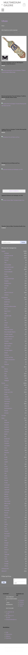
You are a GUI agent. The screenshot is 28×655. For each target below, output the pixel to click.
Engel (5, 313)
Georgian (6, 396)
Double (6, 371)
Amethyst (6, 427)
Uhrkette (6, 294)
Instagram (21, 600)
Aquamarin (6, 429)
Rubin (5, 538)
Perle (5, 526)
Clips (5, 262)
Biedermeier (7, 389)
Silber (5, 375)
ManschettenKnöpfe (9, 278)
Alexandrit (6, 422)
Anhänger (6, 253)
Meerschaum (7, 501)
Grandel (6, 468)
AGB (7, 632)
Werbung (6, 364)
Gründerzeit (7, 399)
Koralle (6, 482)
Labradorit (6, 487)
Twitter (21, 606)
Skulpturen (6, 348)
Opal (5, 522)
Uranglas (6, 563)
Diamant (6, 450)
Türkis (5, 559)
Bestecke (6, 304)
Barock (6, 387)
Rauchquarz (7, 533)
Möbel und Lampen (8, 329)
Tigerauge (6, 554)
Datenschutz (9, 634)
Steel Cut (6, 549)
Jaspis (5, 475)
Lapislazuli (6, 492)
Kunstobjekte (4, 297)
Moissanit (6, 508)
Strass (5, 552)
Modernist (6, 406)
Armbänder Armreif (8, 255)
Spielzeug (6, 355)
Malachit (6, 494)
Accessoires (7, 299)
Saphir (5, 540)
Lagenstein (6, 489)
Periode (3, 383)
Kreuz (5, 274)
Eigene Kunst (7, 311)
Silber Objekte (7, 345)
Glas (5, 318)
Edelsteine (6, 452)
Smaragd (6, 542)
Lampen (6, 322)
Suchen (23, 242)
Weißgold (6, 380)
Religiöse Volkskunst (9, 336)
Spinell (5, 547)
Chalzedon (6, 443)
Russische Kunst (8, 338)
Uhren (5, 362)
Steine (2, 418)
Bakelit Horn (7, 301)
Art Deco (6, 385)
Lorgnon (6, 276)
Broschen (6, 257)
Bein (5, 436)
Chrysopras (7, 445)
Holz (5, 320)
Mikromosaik (7, 503)
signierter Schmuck (8, 292)
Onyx (5, 519)
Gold (5, 373)
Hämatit (6, 471)
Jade (5, 473)
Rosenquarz (7, 535)
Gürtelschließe (7, 264)
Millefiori (6, 505)
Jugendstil (6, 403)
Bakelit (5, 434)
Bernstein (6, 441)
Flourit (5, 459)
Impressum (8, 638)
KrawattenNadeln (8, 271)
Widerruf (8, 636)
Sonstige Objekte (8, 350)
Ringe (5, 288)
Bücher (6, 308)
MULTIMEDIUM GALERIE (12, 4)
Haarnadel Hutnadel (8, 267)
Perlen (5, 528)
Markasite (6, 498)
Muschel (6, 512)
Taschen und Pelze (8, 357)
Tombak (6, 378)
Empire (5, 394)
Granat (6, 466)
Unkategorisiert (5, 568)
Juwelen (3, 251)
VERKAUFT (4, 571)
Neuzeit (6, 410)
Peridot (6, 524)
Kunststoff (6, 485)
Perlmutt (6, 531)
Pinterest (21, 602)
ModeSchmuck (7, 283)
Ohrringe (6, 285)
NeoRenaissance (8, 408)
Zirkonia (6, 566)
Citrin (5, 448)
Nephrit (6, 515)
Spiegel (6, 352)
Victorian (6, 413)
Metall (5, 325)
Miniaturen (6, 327)
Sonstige (3, 415)
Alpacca (6, 369)
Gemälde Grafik (7, 315)
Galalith (6, 461)
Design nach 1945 (8, 392)
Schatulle (6, 341)
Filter (4, 582)
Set (5, 290)
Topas (5, 556)
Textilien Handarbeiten (9, 359)
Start (2, 17)
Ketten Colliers (7, 269)
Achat (5, 420)
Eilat (5, 454)
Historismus (7, 401)
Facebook (21, 604)
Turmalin (6, 561)
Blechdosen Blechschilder (10, 306)
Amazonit (6, 424)
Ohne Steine (7, 517)
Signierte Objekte (8, 343)
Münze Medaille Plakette (9, 331)
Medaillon (6, 281)
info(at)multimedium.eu (11, 619)
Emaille (5, 457)
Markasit (6, 496)
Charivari (6, 260)
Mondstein (6, 510)
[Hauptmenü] (2, 9)
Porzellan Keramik (8, 334)
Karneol (6, 480)
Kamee (5, 478)
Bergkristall (7, 438)
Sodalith (6, 545)
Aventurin (6, 431)
